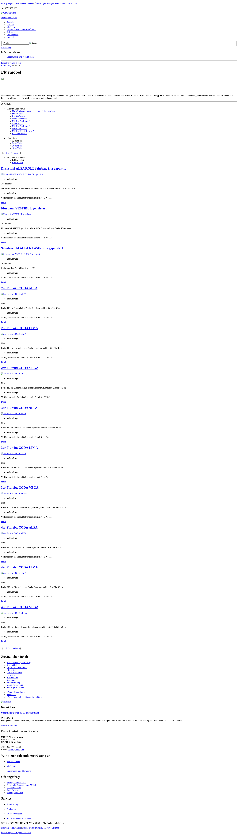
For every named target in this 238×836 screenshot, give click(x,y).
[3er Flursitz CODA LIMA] (13, 453)
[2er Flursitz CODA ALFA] (13, 294)
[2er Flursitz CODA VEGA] (14, 374)
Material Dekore (14, 787)
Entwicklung (12, 804)
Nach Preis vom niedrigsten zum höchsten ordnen (33, 111)
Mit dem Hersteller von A (23, 131)
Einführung (6, 65)
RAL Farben (12, 790)
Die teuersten (18, 114)
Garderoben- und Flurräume (19, 771)
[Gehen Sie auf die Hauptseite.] (8, 13)
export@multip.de (9, 17)
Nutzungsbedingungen (11, 828)
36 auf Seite (17, 146)
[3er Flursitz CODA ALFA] (13, 413)
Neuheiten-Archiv (9, 725)
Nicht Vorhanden (19, 118)
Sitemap (55, 828)
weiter (16, 153)
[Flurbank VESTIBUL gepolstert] (16, 214)
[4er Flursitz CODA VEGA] (14, 613)
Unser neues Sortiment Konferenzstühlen (20, 713)
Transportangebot (14, 814)
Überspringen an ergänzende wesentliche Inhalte (55, 3)
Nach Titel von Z (19, 128)
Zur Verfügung (18, 116)
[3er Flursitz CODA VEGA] (14, 493)
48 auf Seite (17, 148)
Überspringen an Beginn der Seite (16, 832)
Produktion (11, 809)
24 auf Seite (17, 143)
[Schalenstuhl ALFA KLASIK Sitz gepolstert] (21, 254)
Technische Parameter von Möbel (21, 785)
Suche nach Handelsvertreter (19, 818)
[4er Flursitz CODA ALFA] (13, 533)
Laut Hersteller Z (19, 133)
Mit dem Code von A (21, 121)
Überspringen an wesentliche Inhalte (17, 3)
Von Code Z (17, 123)
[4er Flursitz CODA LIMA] (13, 573)
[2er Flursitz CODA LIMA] (13, 334)
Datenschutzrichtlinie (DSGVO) (36, 828)
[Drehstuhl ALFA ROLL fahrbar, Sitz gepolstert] (22, 174)
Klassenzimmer (13, 761)
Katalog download (15, 792)
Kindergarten (12, 766)
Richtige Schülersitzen (16, 782)
